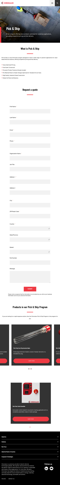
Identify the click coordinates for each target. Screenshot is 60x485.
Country (12, 224)
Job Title (12, 164)
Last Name (13, 117)
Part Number (13, 258)
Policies (4, 479)
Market (12, 247)
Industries (4, 437)
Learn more (32, 361)
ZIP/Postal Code (14, 211)
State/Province (14, 235)
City (11, 200)
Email (11, 130)
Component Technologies (7, 457)
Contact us (11, 479)
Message (12, 268)
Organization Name (15, 153)
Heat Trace (4, 447)
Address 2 (12, 188)
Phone (11, 141)
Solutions (4, 442)
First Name (13, 106)
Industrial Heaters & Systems (8, 452)
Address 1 (12, 177)
